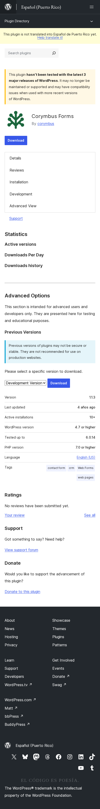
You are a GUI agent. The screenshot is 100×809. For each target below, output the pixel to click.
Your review (15, 515)
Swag (59, 684)
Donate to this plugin (22, 591)
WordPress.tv (18, 684)
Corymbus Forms (53, 116)
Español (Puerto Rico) (34, 745)
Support (16, 218)
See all (89, 515)
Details (15, 158)
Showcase (61, 620)
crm (71, 468)
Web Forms (85, 468)
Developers (14, 676)
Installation (19, 182)
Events (58, 668)
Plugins (58, 636)
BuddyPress (17, 724)
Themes (59, 628)
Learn (9, 660)
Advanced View (23, 206)
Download (16, 140)
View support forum (21, 550)
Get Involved (63, 660)
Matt (11, 708)
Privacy (11, 645)
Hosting (11, 636)
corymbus (45, 123)
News (9, 628)
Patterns (59, 645)
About (10, 620)
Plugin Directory (17, 21)
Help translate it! (50, 37)
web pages (85, 477)
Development (21, 194)
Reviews (17, 170)
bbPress (14, 716)
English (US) (86, 457)
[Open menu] (92, 7)
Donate (61, 676)
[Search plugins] (54, 53)
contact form (56, 468)
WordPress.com (20, 700)
